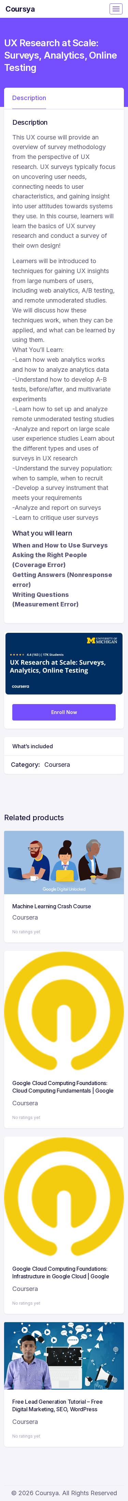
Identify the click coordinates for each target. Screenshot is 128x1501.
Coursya (20, 8)
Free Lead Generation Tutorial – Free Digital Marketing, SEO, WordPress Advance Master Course (57, 1409)
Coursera (57, 764)
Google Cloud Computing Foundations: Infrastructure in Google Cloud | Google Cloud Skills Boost (60, 1276)
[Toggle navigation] (116, 8)
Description (29, 97)
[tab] (29, 98)
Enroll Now (64, 712)
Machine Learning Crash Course (51, 906)
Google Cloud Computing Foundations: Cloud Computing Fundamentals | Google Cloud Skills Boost (63, 1091)
